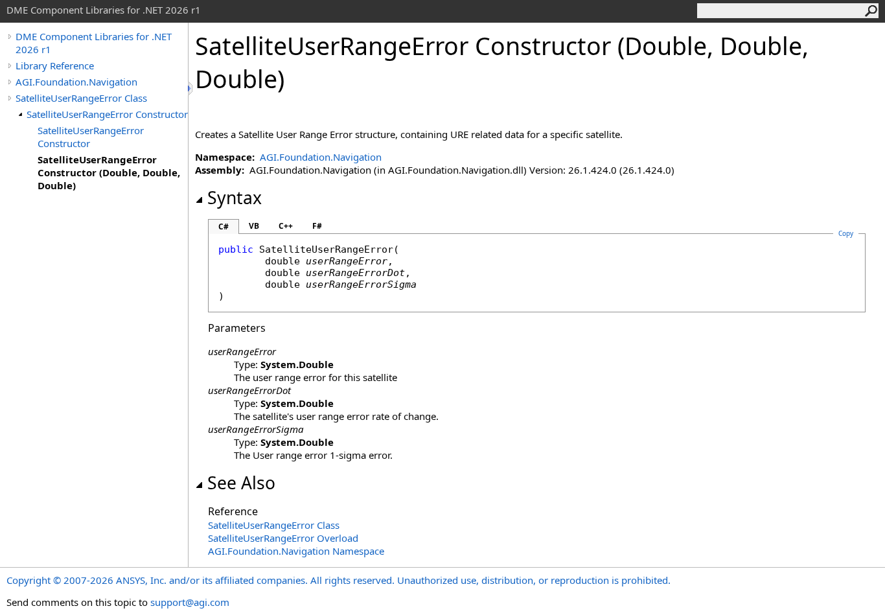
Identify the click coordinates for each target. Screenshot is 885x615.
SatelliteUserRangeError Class (81, 97)
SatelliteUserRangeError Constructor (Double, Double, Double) (109, 172)
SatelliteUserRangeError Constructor (107, 114)
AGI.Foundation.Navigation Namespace (296, 550)
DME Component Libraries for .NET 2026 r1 (94, 43)
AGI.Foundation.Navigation (76, 81)
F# (317, 225)
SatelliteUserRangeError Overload (283, 537)
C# (223, 226)
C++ (286, 225)
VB (254, 225)
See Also (241, 482)
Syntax (234, 197)
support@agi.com (189, 602)
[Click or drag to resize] (191, 88)
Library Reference (55, 65)
